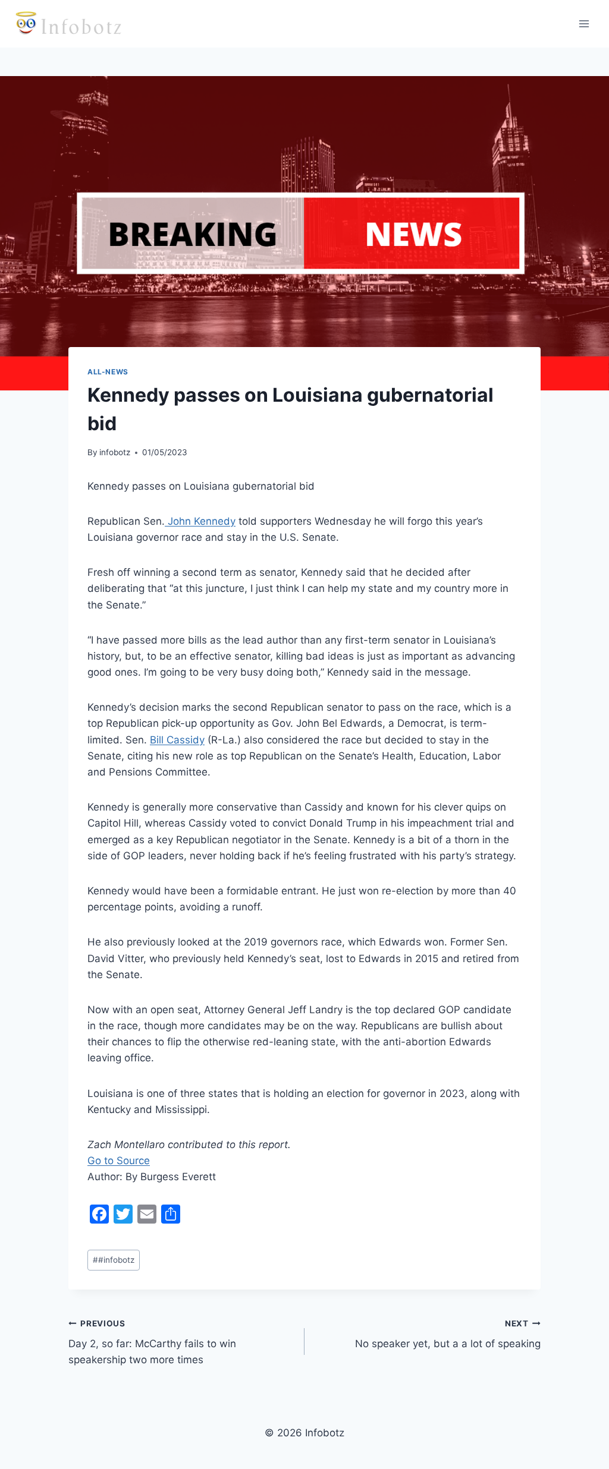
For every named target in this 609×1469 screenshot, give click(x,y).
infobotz (114, 452)
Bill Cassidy (177, 740)
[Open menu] (584, 23)
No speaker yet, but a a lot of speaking (448, 1334)
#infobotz (113, 1260)
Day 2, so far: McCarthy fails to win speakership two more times (152, 1342)
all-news (107, 371)
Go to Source (118, 1161)
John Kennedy (200, 521)
